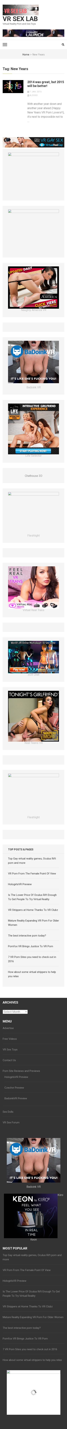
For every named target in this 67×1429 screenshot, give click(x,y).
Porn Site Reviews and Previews (21, 1071)
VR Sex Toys (10, 1049)
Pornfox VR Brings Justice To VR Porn (30, 946)
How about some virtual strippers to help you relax (32, 1360)
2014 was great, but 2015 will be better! (45, 84)
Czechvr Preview (14, 1087)
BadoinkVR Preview (15, 1098)
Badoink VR (33, 387)
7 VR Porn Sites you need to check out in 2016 (30, 1349)
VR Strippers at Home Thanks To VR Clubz (33, 910)
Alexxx (33, 95)
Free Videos (10, 1038)
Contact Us (9, 1060)
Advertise (8, 1028)
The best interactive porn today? (27, 935)
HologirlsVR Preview (20, 884)
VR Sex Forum (11, 1122)
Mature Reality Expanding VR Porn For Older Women (33, 1317)
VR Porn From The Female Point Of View (32, 873)
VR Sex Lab (20, 19)
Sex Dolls (8, 1111)
